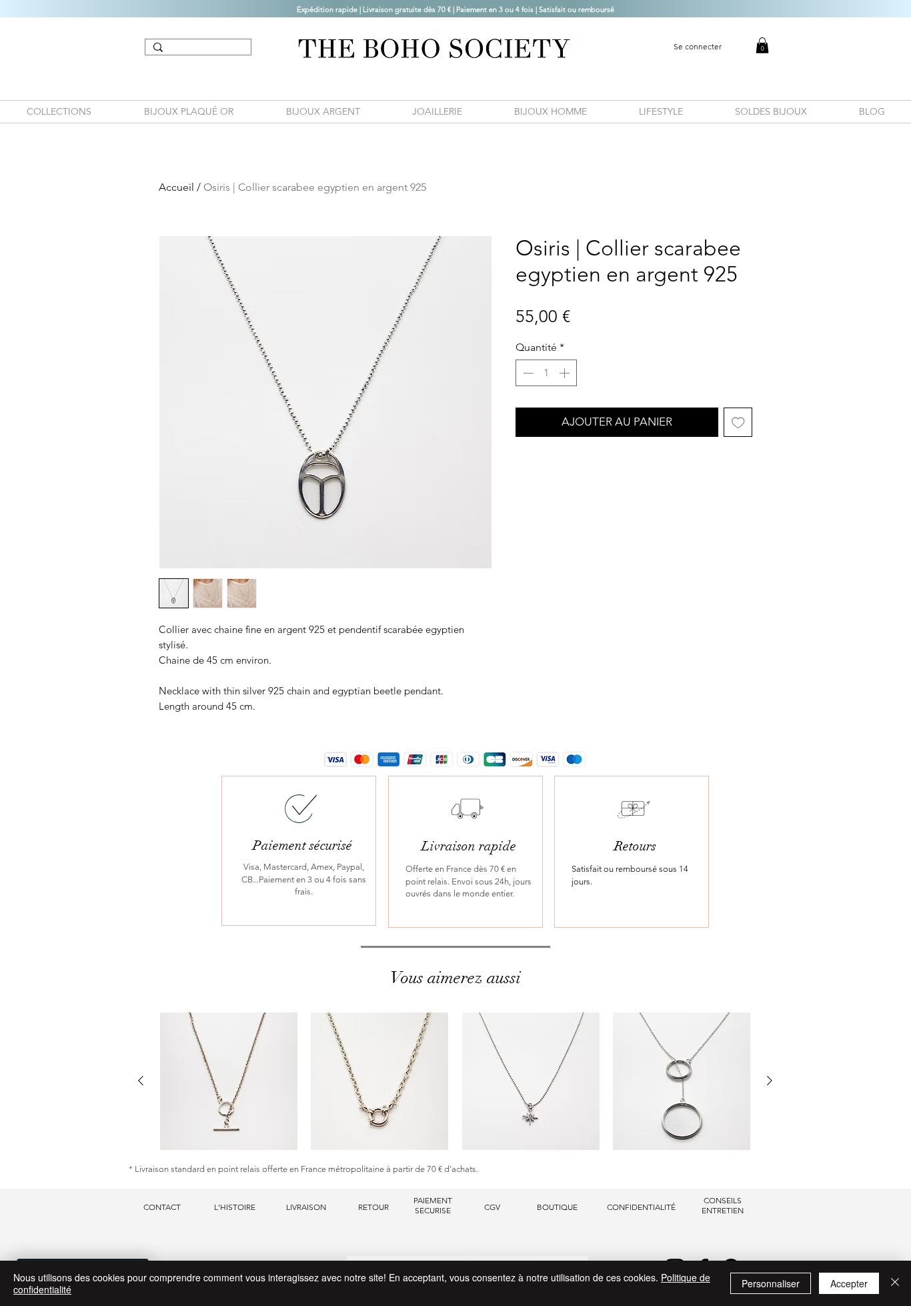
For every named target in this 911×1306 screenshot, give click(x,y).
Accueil (176, 187)
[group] (455, 1081)
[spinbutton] (546, 373)
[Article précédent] (141, 1081)
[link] (762, 45)
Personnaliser (771, 1283)
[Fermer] (895, 1283)
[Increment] (565, 373)
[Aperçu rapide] (228, 1081)
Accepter (849, 1283)
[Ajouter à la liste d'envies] (738, 422)
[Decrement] (527, 373)
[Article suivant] (770, 1081)
